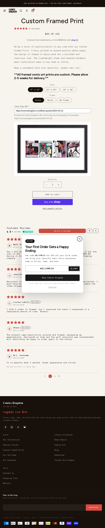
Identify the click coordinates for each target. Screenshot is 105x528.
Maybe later (52, 287)
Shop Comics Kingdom (52, 278)
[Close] (80, 239)
